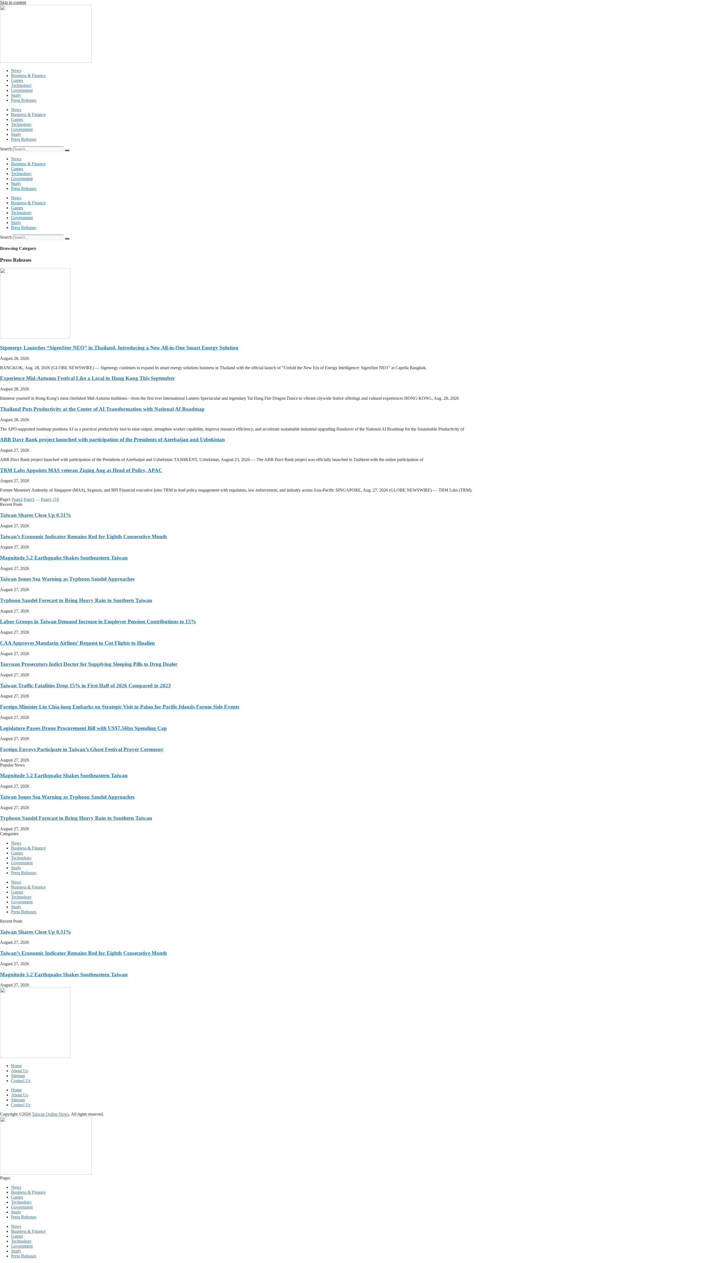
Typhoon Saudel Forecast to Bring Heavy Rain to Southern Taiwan (76, 600)
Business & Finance (28, 75)
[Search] (67, 150)
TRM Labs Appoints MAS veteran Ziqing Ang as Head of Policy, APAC (81, 470)
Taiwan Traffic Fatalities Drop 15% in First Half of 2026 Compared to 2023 (85, 685)
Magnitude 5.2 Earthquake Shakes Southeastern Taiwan (64, 558)
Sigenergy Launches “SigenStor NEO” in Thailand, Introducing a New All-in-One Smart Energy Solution (119, 348)
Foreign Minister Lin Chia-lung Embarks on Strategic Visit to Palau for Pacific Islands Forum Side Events (119, 707)
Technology (21, 85)
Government (22, 90)
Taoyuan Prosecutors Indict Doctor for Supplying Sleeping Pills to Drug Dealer (88, 664)
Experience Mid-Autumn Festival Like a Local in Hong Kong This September (87, 378)
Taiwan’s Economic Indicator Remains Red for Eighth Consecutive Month (83, 536)
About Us (19, 1070)
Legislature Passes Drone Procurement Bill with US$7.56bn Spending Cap (83, 728)
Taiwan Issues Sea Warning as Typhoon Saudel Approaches (67, 579)
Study (16, 95)
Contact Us (20, 1080)
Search (6, 149)
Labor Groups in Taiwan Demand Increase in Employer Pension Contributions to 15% (98, 621)
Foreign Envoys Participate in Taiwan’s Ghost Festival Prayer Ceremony (82, 749)
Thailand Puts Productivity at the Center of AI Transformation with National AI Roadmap (102, 409)
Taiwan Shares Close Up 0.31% (35, 515)
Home (16, 1065)
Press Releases (23, 100)
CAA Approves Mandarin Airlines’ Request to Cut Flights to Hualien (77, 643)
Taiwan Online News (50, 1114)
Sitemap (18, 1075)
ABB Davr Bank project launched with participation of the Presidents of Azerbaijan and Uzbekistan (112, 439)
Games (17, 80)
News (16, 70)
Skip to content (13, 2)
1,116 (50, 499)
